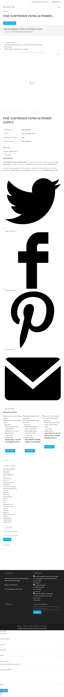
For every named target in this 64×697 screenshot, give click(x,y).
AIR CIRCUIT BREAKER (8, 469)
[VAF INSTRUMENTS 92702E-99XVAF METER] (45, 576)
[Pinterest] (3, 559)
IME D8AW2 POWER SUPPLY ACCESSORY (33, 440)
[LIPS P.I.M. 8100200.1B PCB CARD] (43, 593)
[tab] (33, 155)
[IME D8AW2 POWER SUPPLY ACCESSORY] (16, 49)
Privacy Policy (44, 626)
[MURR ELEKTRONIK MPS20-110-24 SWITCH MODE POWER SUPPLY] (23, 44)
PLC (4, 502)
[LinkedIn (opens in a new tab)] (13, 2)
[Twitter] (3, 548)
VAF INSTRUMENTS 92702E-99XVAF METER (45, 578)
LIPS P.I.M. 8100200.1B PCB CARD (42, 596)
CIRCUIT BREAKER (7, 475)
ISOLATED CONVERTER (8, 486)
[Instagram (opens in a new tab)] (11, 2)
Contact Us (25, 626)
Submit (4, 690)
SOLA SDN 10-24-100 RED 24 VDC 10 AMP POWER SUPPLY (52, 435)
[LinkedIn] (3, 556)
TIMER (4, 516)
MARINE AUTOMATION (9, 488)
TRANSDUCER (6, 518)
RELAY (4, 510)
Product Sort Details (6, 669)
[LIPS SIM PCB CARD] (39, 585)
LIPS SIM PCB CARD (38, 587)
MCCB (4, 490)
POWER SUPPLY (13, 151)
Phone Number (5, 661)
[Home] (3, 32)
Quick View (7, 424)
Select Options (9, 23)
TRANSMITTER (6, 522)
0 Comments (36, 583)
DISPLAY (5, 480)
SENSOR (5, 512)
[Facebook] (3, 551)
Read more (10, 450)
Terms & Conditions (34, 626)
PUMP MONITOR (7, 506)
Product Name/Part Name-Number (10, 664)
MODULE (5, 494)
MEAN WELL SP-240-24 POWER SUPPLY (13, 440)
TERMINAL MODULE (8, 514)
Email (2, 655)
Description (8, 155)
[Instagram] (3, 554)
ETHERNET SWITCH (8, 483)
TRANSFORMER (7, 520)
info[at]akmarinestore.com (15, 589)
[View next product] (12, 47)
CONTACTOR (6, 479)
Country (2, 644)
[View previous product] (5, 42)
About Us (19, 626)
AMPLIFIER (6, 471)
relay (4, 508)
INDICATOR (6, 484)
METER (5, 492)
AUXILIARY (5, 473)
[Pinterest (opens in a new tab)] (9, 2)
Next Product (8, 47)
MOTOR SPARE (6, 496)
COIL (4, 477)
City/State (3, 650)
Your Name (3, 633)
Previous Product (11, 42)
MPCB (4, 498)
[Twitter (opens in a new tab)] (4, 2)
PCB (4, 500)
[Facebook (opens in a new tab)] (6, 2)
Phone (2, 684)
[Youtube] (3, 561)
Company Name (5, 639)
